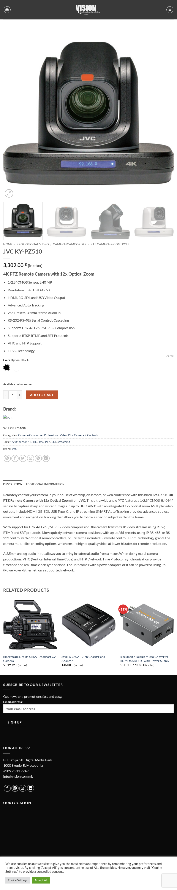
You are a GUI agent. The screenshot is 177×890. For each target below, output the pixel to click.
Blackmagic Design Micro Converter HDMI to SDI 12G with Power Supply (144, 659)
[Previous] (12, 113)
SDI (54, 442)
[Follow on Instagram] (15, 788)
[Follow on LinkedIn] (30, 788)
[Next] (165, 113)
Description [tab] (12, 484)
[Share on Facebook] (15, 458)
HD (35, 442)
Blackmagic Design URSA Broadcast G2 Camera (29, 659)
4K (30, 442)
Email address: (13, 702)
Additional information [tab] (45, 484)
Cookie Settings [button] (17, 880)
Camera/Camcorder (70, 244)
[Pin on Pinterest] (38, 458)
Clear (170, 356)
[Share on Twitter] (22, 458)
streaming (63, 442)
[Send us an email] (22, 788)
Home (8, 244)
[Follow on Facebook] (7, 788)
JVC (41, 442)
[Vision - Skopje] (88, 9)
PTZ (47, 442)
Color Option (11, 360)
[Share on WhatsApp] (7, 458)
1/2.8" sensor (18, 442)
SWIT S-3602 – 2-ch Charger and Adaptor (83, 659)
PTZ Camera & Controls (110, 244)
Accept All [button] (41, 880)
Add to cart (42, 395)
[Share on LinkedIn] (46, 458)
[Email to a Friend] (30, 458)
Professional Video (33, 244)
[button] (7, 9)
